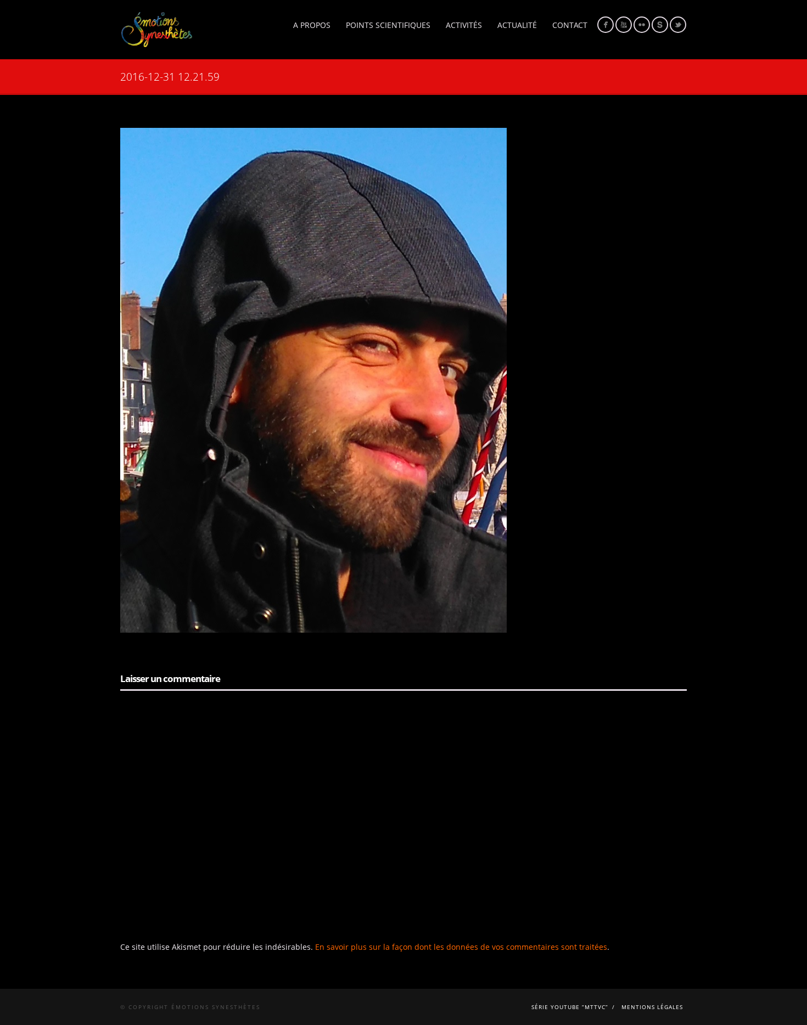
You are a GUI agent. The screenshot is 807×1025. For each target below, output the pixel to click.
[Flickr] (641, 24)
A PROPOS (311, 25)
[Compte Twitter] (677, 24)
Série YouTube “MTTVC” (569, 1007)
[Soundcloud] (659, 24)
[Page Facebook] (605, 24)
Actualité (517, 25)
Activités (464, 25)
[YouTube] (623, 24)
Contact (569, 25)
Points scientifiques (388, 25)
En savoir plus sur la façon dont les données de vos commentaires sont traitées (461, 947)
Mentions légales (652, 1007)
